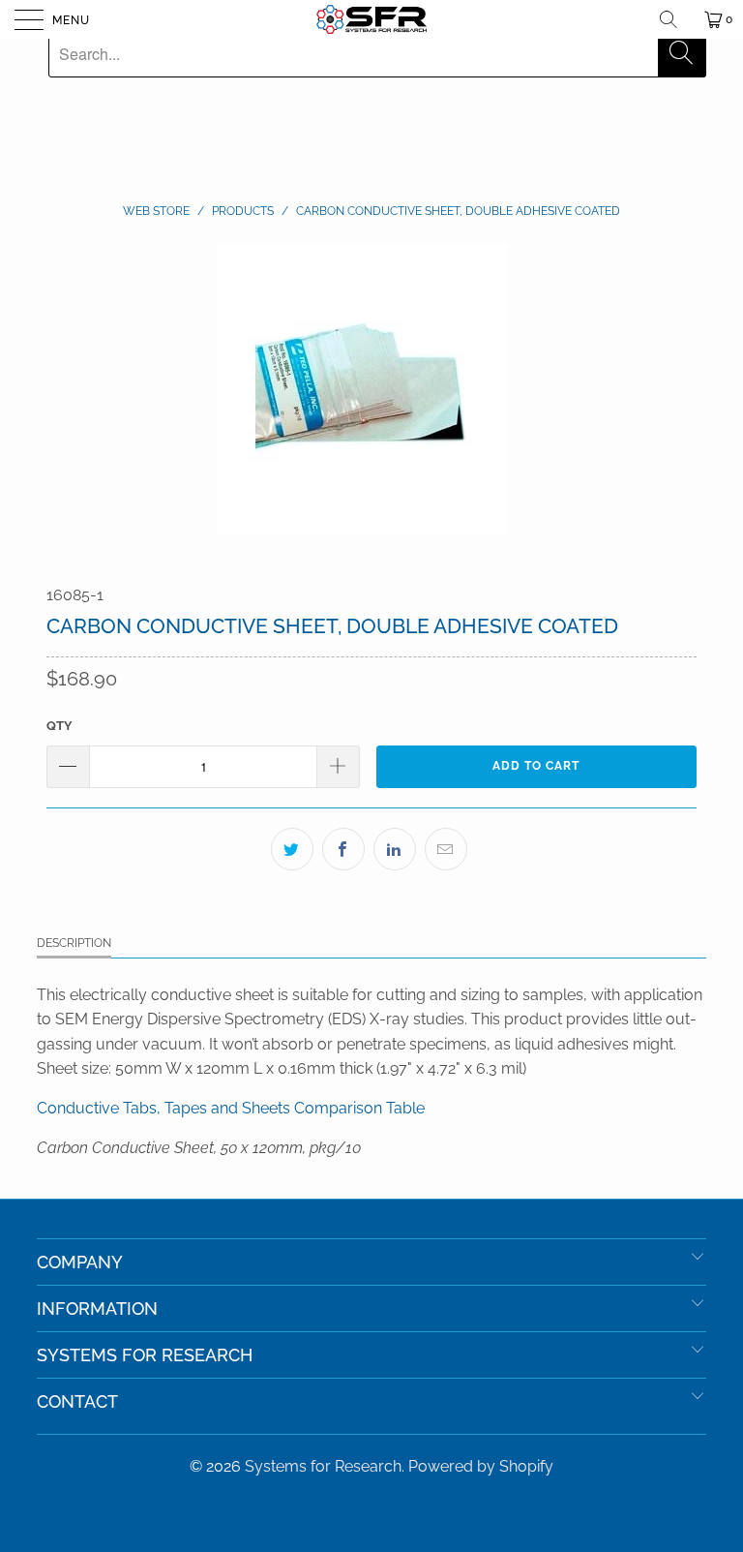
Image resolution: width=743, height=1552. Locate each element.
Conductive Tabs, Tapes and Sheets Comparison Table (231, 1108)
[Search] (675, 19)
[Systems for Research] (371, 19)
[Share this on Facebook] (343, 849)
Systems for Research (323, 1466)
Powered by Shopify (480, 1466)
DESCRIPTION (74, 943)
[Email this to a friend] (446, 849)
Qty (59, 725)
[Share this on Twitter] (292, 849)
